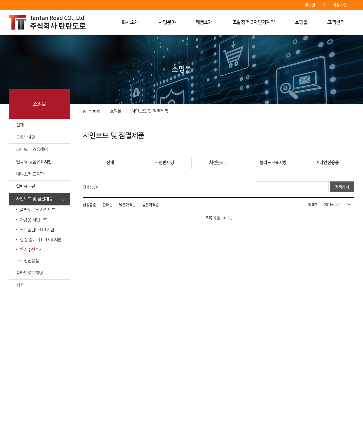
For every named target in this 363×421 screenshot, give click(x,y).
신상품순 (89, 204)
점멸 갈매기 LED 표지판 (40, 239)
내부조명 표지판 (30, 174)
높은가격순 (150, 204)
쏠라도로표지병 (29, 273)
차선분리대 (218, 162)
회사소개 (130, 22)
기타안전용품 (327, 162)
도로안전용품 (27, 260)
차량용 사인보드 (34, 220)
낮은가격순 (127, 204)
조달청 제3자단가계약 (253, 22)
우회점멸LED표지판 (37, 229)
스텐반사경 (164, 162)
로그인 (310, 5)
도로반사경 (25, 137)
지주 (20, 285)
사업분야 (167, 22)
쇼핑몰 (301, 22)
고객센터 (335, 22)
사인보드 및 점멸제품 (34, 199)
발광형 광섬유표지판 (34, 161)
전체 (20, 124)
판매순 (107, 204)
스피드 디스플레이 (32, 149)
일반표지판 (25, 186)
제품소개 (204, 22)
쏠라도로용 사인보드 (37, 210)
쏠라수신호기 (31, 249)
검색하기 (342, 187)
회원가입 (339, 5)
